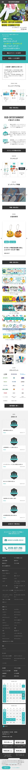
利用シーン (4, 606)
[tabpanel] (14, 12)
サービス (4, 653)
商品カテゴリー (5, 570)
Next (27, 95)
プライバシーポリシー (12, 763)
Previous (2, 95)
